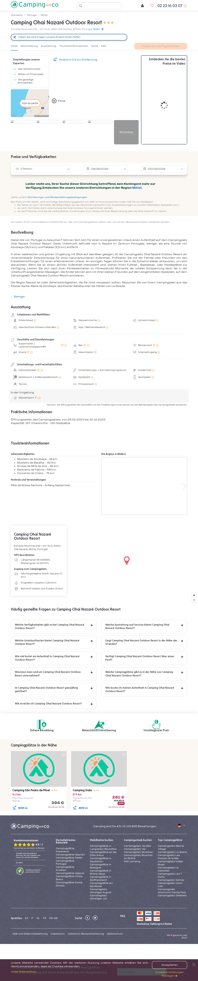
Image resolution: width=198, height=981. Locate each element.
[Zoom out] (194, 600)
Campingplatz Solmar (171, 880)
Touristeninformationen (73, 46)
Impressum (58, 933)
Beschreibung (29, 46)
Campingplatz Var (135, 849)
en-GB (53, 918)
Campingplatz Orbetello (172, 895)
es (26, 918)
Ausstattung (48, 46)
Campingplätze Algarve (70, 873)
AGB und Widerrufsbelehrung (30, 933)
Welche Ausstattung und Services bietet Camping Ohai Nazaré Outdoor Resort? (137, 626)
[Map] (99, 561)
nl (38, 918)
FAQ (103, 46)
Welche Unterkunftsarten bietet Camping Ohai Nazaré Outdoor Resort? (47, 642)
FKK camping (132, 861)
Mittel (137, 187)
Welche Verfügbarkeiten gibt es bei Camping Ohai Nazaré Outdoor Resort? (49, 626)
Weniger (19, 296)
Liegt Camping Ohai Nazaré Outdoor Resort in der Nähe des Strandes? (141, 642)
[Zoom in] (194, 595)
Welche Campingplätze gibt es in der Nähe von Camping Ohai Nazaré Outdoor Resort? (139, 674)
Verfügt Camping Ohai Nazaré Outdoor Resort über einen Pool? (139, 658)
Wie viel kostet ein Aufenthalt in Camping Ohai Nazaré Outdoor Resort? (47, 658)
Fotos (14, 46)
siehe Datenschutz (23, 971)
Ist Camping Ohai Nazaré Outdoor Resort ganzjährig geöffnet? (46, 690)
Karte (94, 46)
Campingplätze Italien (69, 857)
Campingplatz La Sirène (172, 852)
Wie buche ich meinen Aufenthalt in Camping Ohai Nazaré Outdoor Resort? (139, 690)
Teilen (96, 29)
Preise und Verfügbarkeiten (160, 46)
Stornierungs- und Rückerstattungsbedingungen (57, 197)
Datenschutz (115, 933)
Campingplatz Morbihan (138, 852)
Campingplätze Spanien (70, 854)
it (32, 918)
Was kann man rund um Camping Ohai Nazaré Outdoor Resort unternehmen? (48, 674)
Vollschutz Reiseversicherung (86, 933)
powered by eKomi (33, 871)
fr (44, 918)
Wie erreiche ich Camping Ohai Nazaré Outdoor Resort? (48, 703)
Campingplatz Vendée (137, 846)
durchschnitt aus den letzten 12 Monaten (29, 848)
